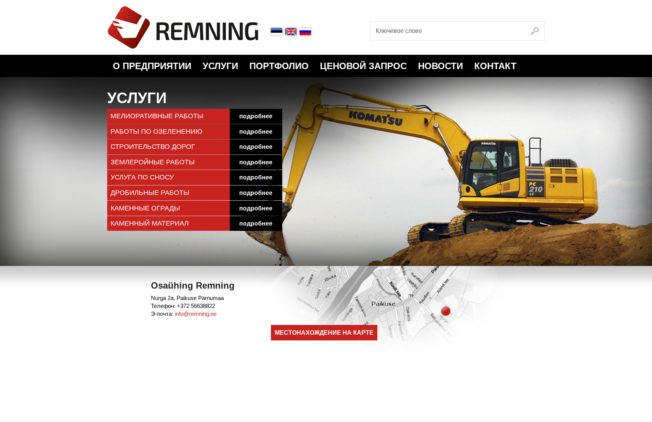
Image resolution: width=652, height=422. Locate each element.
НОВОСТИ (440, 66)
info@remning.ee (196, 314)
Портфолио (279, 66)
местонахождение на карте (324, 332)
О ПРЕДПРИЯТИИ (152, 66)
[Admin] (2, 4)
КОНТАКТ (495, 66)
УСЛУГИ (220, 66)
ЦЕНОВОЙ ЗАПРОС (363, 66)
